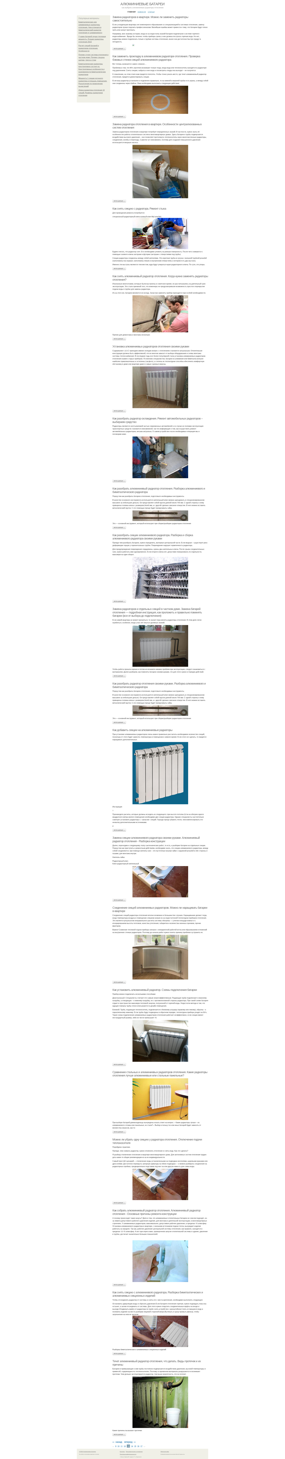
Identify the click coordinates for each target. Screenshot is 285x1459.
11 (122, 1446)
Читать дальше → (119, 48)
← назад (117, 1441)
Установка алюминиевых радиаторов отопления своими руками (150, 346)
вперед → (130, 1441)
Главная (131, 11)
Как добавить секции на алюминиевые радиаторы (142, 730)
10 (118, 1446)
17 (141, 1446)
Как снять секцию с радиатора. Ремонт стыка (139, 208)
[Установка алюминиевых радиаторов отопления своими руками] (160, 387)
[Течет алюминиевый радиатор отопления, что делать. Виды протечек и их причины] (160, 1402)
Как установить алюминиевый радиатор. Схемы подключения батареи (154, 989)
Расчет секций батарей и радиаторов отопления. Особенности (88, 48)
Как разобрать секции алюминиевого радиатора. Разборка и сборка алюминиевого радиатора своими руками (152, 536)
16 (138, 1446)
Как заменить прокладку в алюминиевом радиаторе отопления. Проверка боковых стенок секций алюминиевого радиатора (156, 58)
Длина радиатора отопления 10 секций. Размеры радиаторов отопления (91, 92)
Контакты (122, 1451)
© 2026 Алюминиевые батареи (87, 1451)
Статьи (151, 11)
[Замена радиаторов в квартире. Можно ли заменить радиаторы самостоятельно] (160, 45)
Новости (142, 11)
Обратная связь (165, 1451)
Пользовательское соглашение (134, 1451)
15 (135, 1446)
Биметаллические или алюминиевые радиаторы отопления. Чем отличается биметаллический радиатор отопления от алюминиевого (90, 27)
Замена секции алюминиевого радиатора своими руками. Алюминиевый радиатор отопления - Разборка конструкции (156, 839)
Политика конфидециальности (128, 1454)
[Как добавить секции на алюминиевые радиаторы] (160, 773)
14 (132, 1446)
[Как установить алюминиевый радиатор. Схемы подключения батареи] (160, 1041)
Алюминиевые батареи (142, 4)
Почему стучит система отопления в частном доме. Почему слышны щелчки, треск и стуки (93, 57)
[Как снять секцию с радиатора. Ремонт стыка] (160, 233)
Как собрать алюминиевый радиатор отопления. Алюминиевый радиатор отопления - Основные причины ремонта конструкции (156, 1212)
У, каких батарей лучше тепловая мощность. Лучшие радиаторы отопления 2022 (92, 39)
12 (125, 1446)
